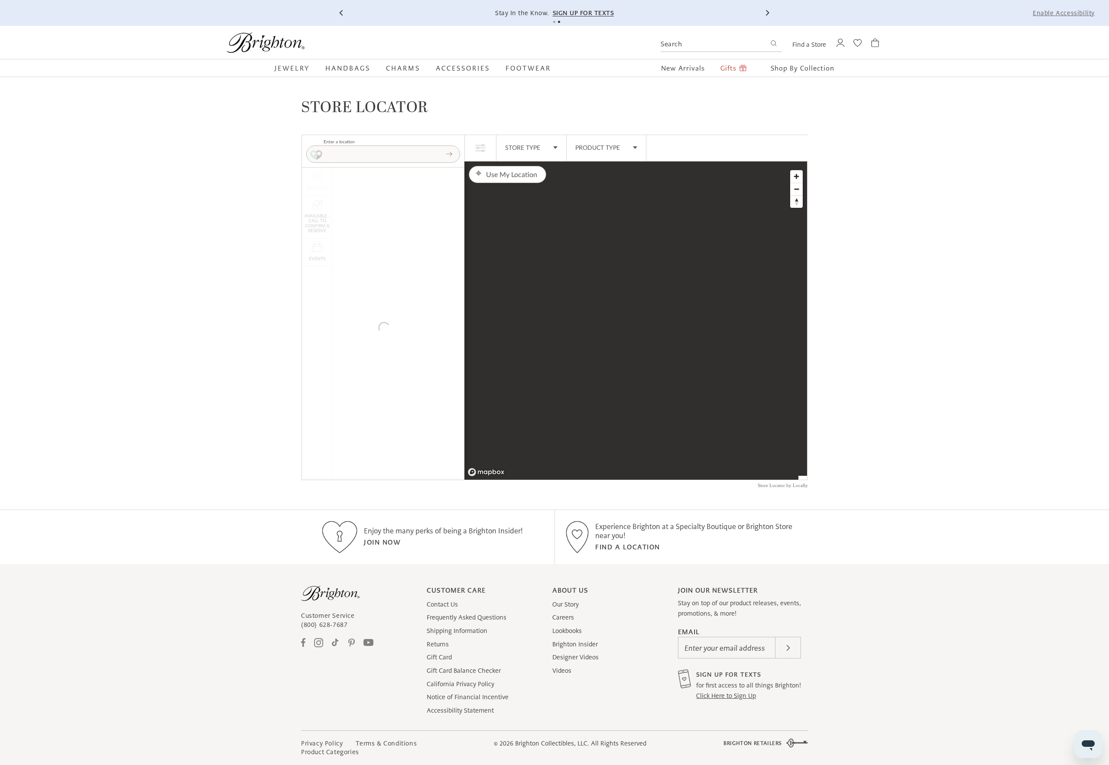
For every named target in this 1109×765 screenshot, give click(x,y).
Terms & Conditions (386, 743)
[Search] (773, 44)
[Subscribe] (788, 647)
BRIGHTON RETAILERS (752, 743)
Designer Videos (575, 657)
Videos (561, 671)
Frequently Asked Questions (466, 617)
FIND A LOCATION (627, 547)
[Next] (767, 13)
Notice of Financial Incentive (468, 697)
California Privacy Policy (460, 684)
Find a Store (809, 44)
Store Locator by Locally (783, 485)
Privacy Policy (322, 743)
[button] (296, 68)
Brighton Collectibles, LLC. (552, 743)
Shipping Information (457, 631)
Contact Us (442, 604)
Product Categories (330, 752)
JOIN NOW (382, 542)
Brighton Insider (575, 644)
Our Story (565, 604)
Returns (438, 644)
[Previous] (342, 13)
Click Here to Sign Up (726, 696)
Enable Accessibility (1064, 13)
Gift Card (439, 657)
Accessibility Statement (460, 710)
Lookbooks (567, 631)
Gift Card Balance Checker (464, 671)
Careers (563, 617)
